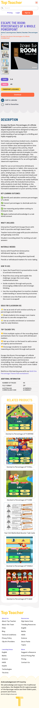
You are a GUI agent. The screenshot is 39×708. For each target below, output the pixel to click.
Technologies (7, 669)
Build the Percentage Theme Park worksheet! (19, 372)
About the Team (8, 625)
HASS (23, 635)
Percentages (33, 32)
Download (17, 95)
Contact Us (25, 662)
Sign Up (27, 13)
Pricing (9, 13)
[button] (9, 100)
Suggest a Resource (28, 652)
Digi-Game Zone (27, 621)
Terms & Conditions (9, 635)
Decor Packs (25, 642)
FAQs (4, 628)
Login (18, 13)
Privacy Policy (7, 638)
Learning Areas (11, 32)
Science (24, 638)
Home (3, 32)
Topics (23, 645)
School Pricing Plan (28, 656)
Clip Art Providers (8, 642)
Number (25, 32)
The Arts (5, 673)
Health (4, 666)
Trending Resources (28, 625)
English (23, 628)
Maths (19, 32)
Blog (3, 631)
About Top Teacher (9, 621)
